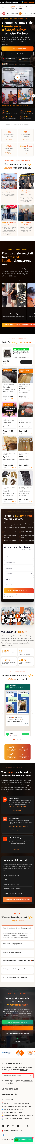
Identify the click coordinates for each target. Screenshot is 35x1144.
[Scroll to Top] (31, 1134)
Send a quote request (17, 1028)
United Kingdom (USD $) (12, 1130)
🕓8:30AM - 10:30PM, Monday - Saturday (16, 1119)
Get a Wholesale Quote (19, 48)
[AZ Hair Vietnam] (16, 7)
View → (13, 399)
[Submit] (31, 1075)
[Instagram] (12, 1126)
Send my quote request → (19, 590)
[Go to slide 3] (17, 739)
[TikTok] (23, 1126)
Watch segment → (17, 810)
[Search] (26, 7)
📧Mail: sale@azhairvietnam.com (13, 1109)
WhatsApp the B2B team (19, 1022)
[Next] (32, 712)
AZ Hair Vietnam (12, 1139)
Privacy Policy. (8, 1083)
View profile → (18, 849)
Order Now (26, 362)
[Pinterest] (7, 1126)
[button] (31, 7)
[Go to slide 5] (20, 739)
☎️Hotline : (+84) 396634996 (12, 1112)
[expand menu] (3, 7)
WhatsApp (23, 1070)
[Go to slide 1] (14, 739)
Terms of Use (28, 1081)
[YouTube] (18, 1126)
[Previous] (2, 712)
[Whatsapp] (28, 1126)
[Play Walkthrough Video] (17, 77)
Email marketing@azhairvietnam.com (18, 899)
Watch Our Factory (19, 54)
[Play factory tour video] (17, 616)
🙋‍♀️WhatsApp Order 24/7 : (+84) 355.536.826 (17, 1115)
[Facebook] (2, 1126)
